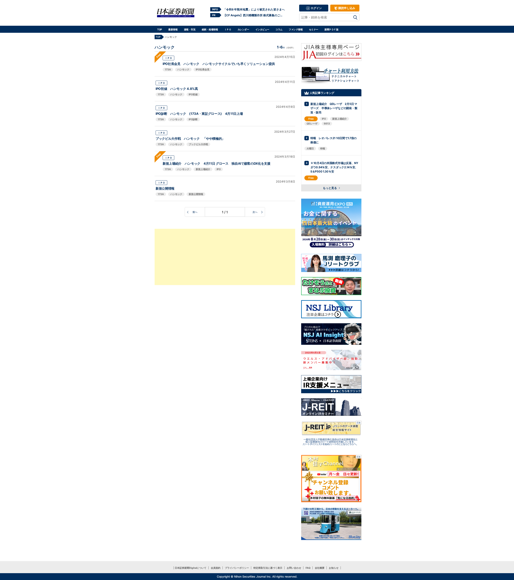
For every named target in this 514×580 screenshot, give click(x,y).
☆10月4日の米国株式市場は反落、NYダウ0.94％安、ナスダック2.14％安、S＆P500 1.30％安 (334, 167)
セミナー (313, 29)
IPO (219, 169)
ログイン (316, 8)
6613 (327, 123)
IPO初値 (193, 94)
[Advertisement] (225, 257)
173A (168, 69)
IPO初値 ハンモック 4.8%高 (177, 89)
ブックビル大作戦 (198, 144)
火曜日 (310, 148)
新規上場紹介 (203, 169)
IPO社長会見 (202, 69)
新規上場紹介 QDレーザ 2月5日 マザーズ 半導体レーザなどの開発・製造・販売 (333, 108)
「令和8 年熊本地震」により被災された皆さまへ (254, 9)
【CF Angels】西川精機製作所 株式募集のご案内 (254, 15)
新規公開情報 (165, 188)
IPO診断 (193, 119)
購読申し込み (346, 8)
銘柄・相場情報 (210, 29)
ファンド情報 (296, 29)
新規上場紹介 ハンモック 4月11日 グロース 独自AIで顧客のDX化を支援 (216, 163)
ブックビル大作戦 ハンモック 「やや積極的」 (190, 139)
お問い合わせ (294, 567)
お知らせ (334, 567)
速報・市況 (190, 29)
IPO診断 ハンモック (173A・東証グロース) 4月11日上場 (199, 114)
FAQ (308, 567)
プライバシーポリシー (237, 567)
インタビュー (262, 29)
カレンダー (243, 29)
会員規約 (215, 567)
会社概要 (319, 567)
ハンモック (183, 69)
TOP (159, 29)
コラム (278, 29)
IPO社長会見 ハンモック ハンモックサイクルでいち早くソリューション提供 (219, 64)
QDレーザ (312, 123)
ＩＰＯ (227, 29)
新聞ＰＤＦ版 (331, 29)
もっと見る (330, 188)
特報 (322, 148)
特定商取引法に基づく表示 (267, 567)
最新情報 (172, 29)
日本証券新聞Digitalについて (190, 567)
